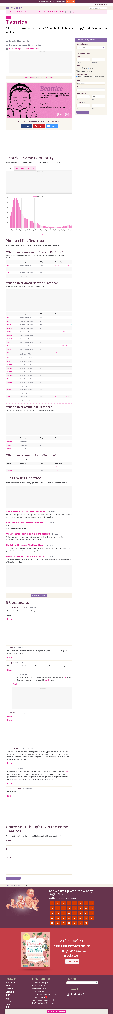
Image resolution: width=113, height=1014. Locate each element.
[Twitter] (75, 995)
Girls (91, 68)
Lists (67, 12)
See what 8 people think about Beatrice (26, 48)
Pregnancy (10, 982)
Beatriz (9, 716)
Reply (9, 619)
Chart (10, 168)
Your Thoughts (12, 857)
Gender (78, 66)
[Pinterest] (82, 995)
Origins (74, 12)
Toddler (9, 989)
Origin (78, 80)
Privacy (8, 1004)
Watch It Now (70, 1)
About (8, 999)
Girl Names (18, 885)
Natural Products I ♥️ (39, 997)
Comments (51, 77)
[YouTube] (68, 995)
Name (8, 840)
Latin (32, 41)
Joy (65, 677)
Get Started (11, 12)
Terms (8, 1007)
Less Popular (99, 77)
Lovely (47, 680)
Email (8, 848)
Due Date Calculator (39, 991)
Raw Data (19, 168)
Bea (17, 779)
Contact (9, 1001)
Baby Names (14, 8)
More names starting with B (56, 1011)
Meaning (79, 87)
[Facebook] (71, 995)
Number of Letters (82, 94)
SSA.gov (41, 234)
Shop (8, 995)
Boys (85, 68)
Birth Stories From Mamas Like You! (44, 994)
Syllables (80, 103)
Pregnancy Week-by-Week (41, 982)
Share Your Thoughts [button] (40, 595)
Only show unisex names (85, 71)
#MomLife (10, 992)
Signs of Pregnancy (39, 988)
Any (79, 68)
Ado (67, 771)
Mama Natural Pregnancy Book (43, 1000)
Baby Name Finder (38, 985)
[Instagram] (79, 995)
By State (30, 168)
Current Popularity (83, 74)
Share (26, 77)
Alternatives (39, 77)
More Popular (88, 77)
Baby (8, 985)
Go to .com (99, 4)
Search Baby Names (83, 112)
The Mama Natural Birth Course (43, 1003)
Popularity (32, 77)
